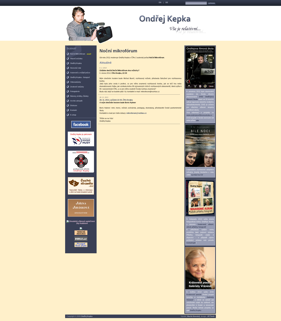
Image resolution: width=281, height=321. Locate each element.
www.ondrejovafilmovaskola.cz (199, 115)
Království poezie (193, 295)
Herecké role (75, 68)
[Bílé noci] (200, 166)
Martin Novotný (193, 316)
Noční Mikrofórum (80, 54)
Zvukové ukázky (77, 87)
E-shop (73, 115)
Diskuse (73, 106)
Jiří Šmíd (210, 316)
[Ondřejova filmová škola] (200, 88)
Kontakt (73, 110)
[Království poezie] (200, 289)
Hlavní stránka (76, 59)
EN (160, 2)
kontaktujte (191, 243)
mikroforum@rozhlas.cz (136, 113)
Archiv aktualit (76, 101)
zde (197, 120)
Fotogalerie (75, 91)
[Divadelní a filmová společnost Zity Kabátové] (81, 223)
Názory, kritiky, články (79, 96)
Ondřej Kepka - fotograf (80, 77)
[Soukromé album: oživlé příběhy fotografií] (200, 216)
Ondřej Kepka (76, 63)
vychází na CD (197, 175)
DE (167, 2)
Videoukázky (75, 82)
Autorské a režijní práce (80, 73)
